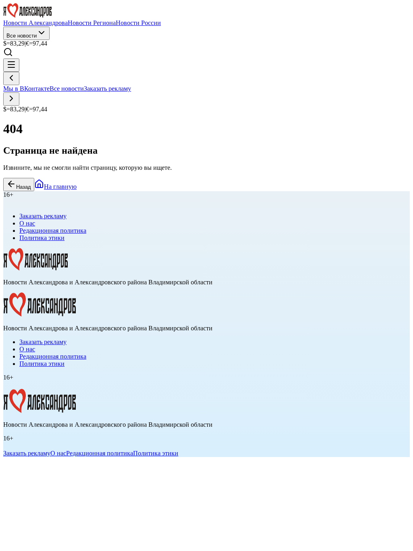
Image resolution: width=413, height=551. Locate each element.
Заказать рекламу (107, 88)
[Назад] (11, 78)
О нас (27, 223)
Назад (23, 187)
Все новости (21, 36)
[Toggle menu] (11, 65)
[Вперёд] (11, 99)
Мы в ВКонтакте (26, 88)
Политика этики (42, 237)
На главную (60, 186)
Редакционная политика (52, 230)
